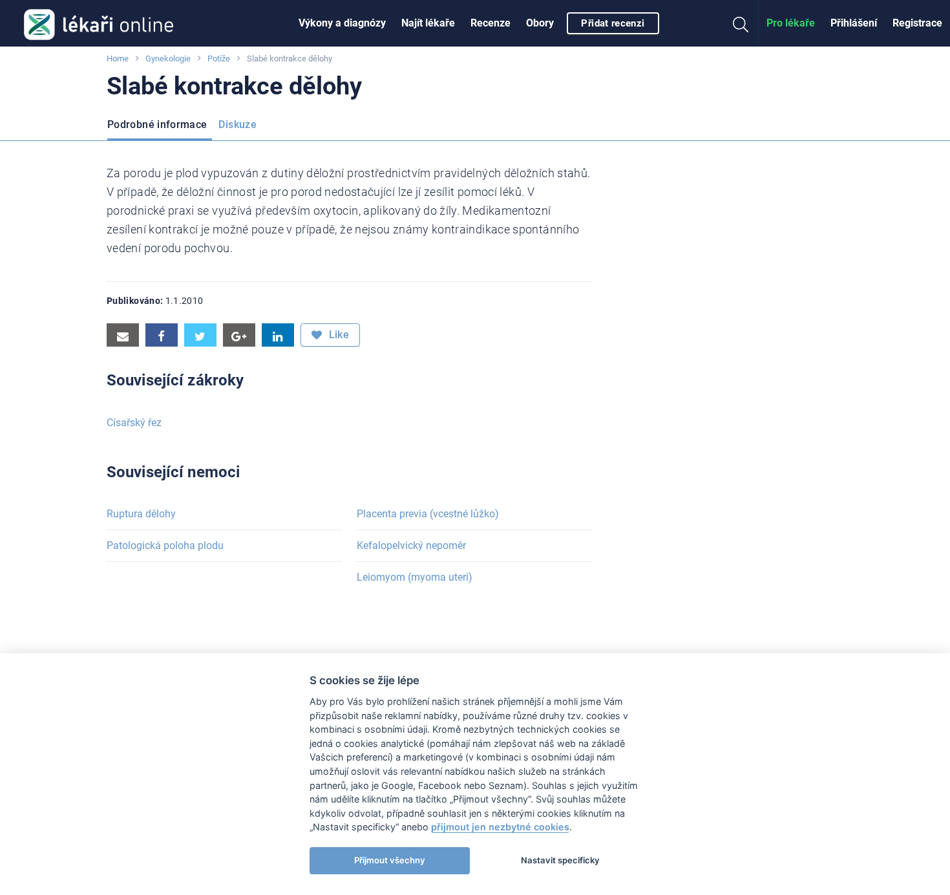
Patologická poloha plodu (165, 545)
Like (337, 335)
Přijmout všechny (389, 860)
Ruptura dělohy (141, 514)
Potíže (218, 58)
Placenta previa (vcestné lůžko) (428, 514)
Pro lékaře (790, 23)
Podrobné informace (157, 124)
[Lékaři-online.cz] (99, 23)
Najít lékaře (428, 23)
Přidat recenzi (612, 23)
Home (118, 58)
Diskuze (237, 124)
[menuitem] (342, 23)
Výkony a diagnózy (342, 23)
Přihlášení (853, 23)
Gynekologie (168, 58)
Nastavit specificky (560, 860)
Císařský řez (134, 422)
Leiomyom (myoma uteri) (414, 577)
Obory (540, 23)
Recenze (490, 23)
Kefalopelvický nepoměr (411, 545)
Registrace (917, 23)
